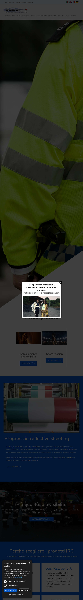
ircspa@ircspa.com (51, 293)
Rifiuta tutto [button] (24, 590)
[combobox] (30, 563)
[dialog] (17, 579)
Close (60, 282)
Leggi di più (18, 577)
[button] (17, 595)
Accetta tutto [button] (10, 590)
